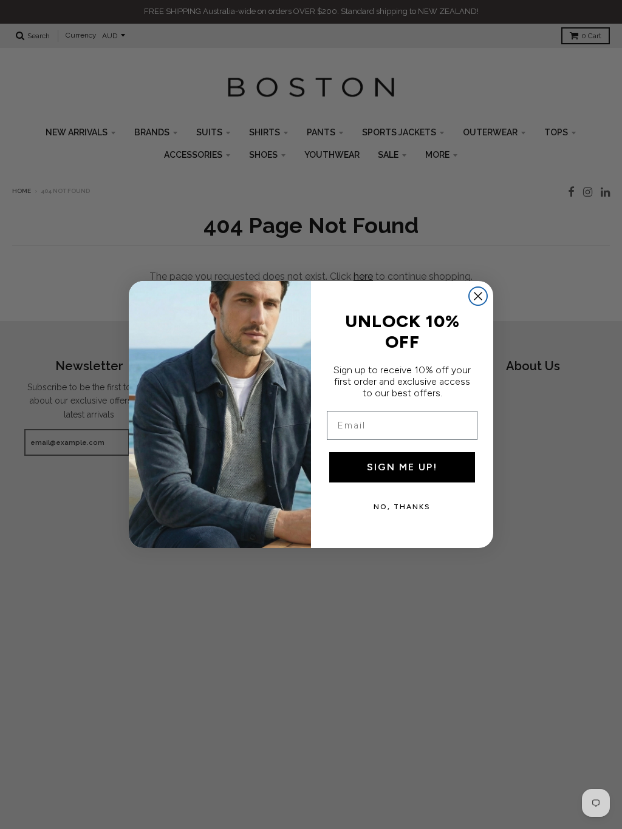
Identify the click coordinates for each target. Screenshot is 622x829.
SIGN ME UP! (402, 467)
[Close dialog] (478, 296)
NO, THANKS (402, 506)
